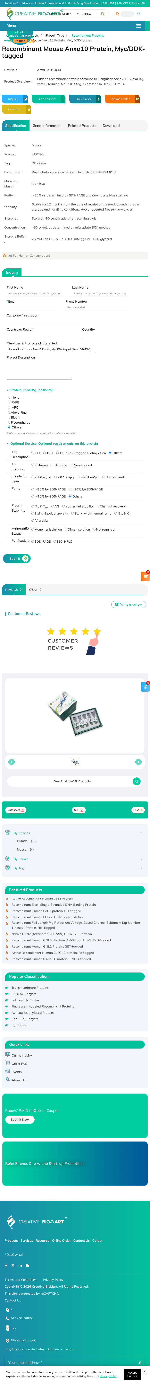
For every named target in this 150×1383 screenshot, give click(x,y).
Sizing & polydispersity (51, 513)
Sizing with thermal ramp (93, 513)
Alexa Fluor (19, 412)
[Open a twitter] (13, 1266)
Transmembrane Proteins (30, 988)
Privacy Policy (108, 1376)
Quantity (88, 329)
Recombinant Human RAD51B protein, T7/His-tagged (51, 953)
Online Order (120, 99)
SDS (76, 809)
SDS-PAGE (43, 541)
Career (97, 1240)
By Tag (19, 868)
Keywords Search (60, 13)
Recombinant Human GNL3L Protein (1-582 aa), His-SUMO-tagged (61, 934)
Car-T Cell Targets (25, 1019)
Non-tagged (82, 465)
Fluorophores (20, 422)
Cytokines (19, 1025)
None (15, 397)
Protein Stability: (18, 507)
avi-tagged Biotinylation (88, 453)
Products (11, 1240)
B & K (124, 513)
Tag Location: (18, 466)
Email (12, 301)
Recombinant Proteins (87, 35)
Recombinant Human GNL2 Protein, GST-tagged (47, 940)
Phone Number (76, 301)
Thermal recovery (113, 506)
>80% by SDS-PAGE (50, 489)
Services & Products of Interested (32, 343)
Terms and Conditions (21, 1280)
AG (56, 506)
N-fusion (60, 465)
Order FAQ (19, 1064)
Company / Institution (22, 315)
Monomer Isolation (48, 529)
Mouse (22, 849)
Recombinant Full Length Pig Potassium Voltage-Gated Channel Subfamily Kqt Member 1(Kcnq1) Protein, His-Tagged (76, 918)
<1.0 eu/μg (43, 477)
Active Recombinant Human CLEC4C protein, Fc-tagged (53, 946)
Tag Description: (20, 454)
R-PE (15, 402)
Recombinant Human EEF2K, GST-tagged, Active (48, 911)
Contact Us (81, 1240)
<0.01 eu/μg (89, 477)
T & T (41, 506)
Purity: (16, 488)
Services (27, 1240)
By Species (22, 833)
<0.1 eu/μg (65, 477)
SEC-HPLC (64, 541)
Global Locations (23, 1340)
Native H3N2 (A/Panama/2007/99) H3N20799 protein (52, 927)
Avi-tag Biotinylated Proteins (33, 1013)
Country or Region (20, 329)
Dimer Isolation (79, 529)
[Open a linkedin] (20, 1266)
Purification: (20, 540)
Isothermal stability (79, 506)
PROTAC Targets (24, 994)
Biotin (15, 417)
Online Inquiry (22, 1055)
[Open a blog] (27, 1266)
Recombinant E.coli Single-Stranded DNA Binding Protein (54, 898)
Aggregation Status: (20, 530)
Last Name (80, 287)
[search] (102, 14)
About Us (19, 1080)
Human (22, 841)
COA (136, 809)
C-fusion (41, 465)
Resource (42, 1240)
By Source (21, 859)
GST (49, 453)
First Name (15, 287)
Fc (61, 453)
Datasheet (13, 809)
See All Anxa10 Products (72, 781)
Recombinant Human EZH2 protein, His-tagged (46, 904)
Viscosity (42, 520)
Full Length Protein (25, 1000)
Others (16, 427)
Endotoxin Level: (19, 478)
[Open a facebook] (6, 1266)
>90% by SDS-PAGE (87, 489)
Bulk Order (83, 99)
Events (17, 1072)
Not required (114, 477)
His (37, 453)
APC (14, 407)
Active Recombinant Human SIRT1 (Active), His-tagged (52, 959)
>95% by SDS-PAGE (50, 496)
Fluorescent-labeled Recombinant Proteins (43, 1006)
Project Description (21, 357)
